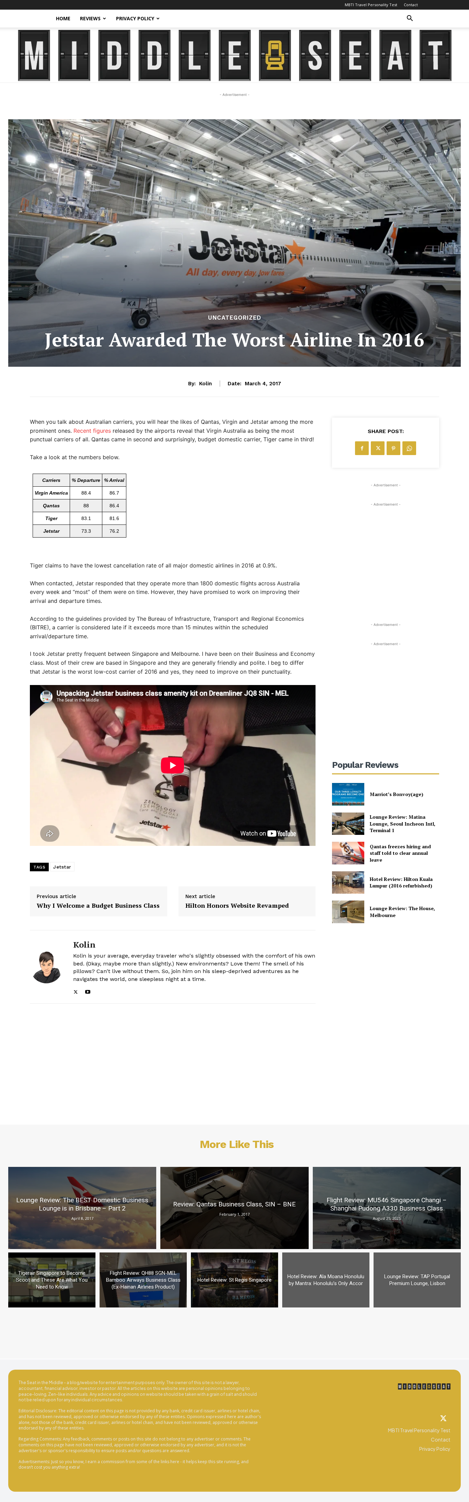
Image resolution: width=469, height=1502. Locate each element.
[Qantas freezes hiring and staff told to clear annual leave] (348, 853)
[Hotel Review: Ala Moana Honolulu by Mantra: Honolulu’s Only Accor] (325, 1279)
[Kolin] (46, 966)
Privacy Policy (135, 18)
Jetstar (62, 867)
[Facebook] (362, 448)
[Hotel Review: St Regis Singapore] (234, 1279)
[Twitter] (443, 1419)
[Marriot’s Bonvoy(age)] (348, 794)
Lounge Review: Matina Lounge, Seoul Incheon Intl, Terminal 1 (402, 823)
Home (63, 18)
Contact (411, 4)
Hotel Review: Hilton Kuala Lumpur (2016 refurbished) (401, 882)
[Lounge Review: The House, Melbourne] (348, 912)
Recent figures (92, 430)
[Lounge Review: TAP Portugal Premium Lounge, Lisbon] (417, 1279)
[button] (409, 19)
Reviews (90, 18)
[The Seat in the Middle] (234, 55)
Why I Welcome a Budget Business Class (98, 905)
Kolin (205, 383)
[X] (75, 990)
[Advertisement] (385, 551)
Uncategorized (234, 318)
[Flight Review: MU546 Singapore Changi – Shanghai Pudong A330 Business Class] (387, 1208)
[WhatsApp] (409, 448)
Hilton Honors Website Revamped (237, 905)
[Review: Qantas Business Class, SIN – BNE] (234, 1208)
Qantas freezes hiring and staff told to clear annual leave (400, 853)
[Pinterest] (393, 448)
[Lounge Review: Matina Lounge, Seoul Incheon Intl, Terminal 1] (348, 824)
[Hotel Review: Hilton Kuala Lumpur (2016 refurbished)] (348, 882)
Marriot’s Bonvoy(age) (396, 794)
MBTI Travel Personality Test (371, 4)
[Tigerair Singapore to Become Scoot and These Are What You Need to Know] (51, 1279)
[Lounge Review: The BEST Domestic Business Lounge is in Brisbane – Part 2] (82, 1208)
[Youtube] (87, 990)
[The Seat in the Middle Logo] (424, 1386)
